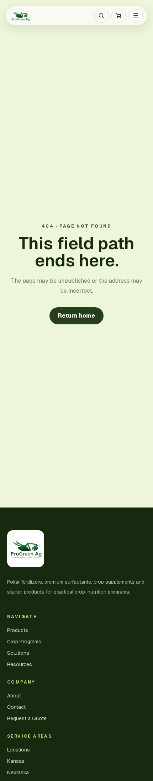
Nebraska (18, 772)
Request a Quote (27, 718)
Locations (18, 750)
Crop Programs (24, 641)
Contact (16, 707)
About (14, 695)
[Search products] (101, 16)
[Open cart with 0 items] (118, 16)
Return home (76, 315)
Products (17, 630)
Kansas (16, 761)
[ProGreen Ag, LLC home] (20, 16)
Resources (19, 664)
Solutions (18, 653)
